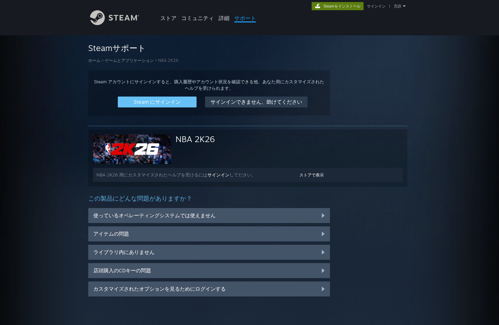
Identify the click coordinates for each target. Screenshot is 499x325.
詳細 (224, 18)
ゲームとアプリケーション (129, 60)
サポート (245, 18)
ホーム (94, 60)
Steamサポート (117, 48)
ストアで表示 (311, 174)
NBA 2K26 (195, 139)
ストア (168, 18)
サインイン (376, 6)
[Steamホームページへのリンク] (114, 23)
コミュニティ (197, 18)
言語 (397, 6)
